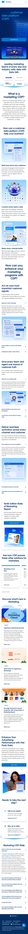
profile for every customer (8, 860)
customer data (5, 855)
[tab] (8, 605)
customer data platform (9, 854)
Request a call (11, 818)
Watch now (7, 644)
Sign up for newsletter (13, 835)
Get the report (13, 523)
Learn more (6, 584)
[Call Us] (24, 925)
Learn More (13, 39)
